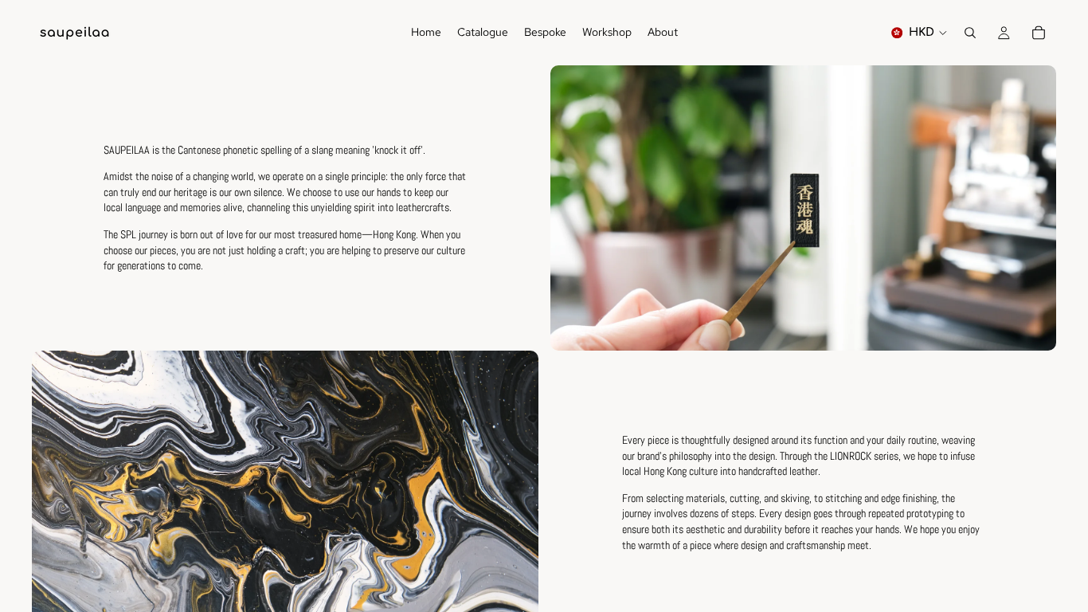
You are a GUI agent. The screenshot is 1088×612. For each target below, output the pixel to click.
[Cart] (1038, 32)
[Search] (970, 32)
